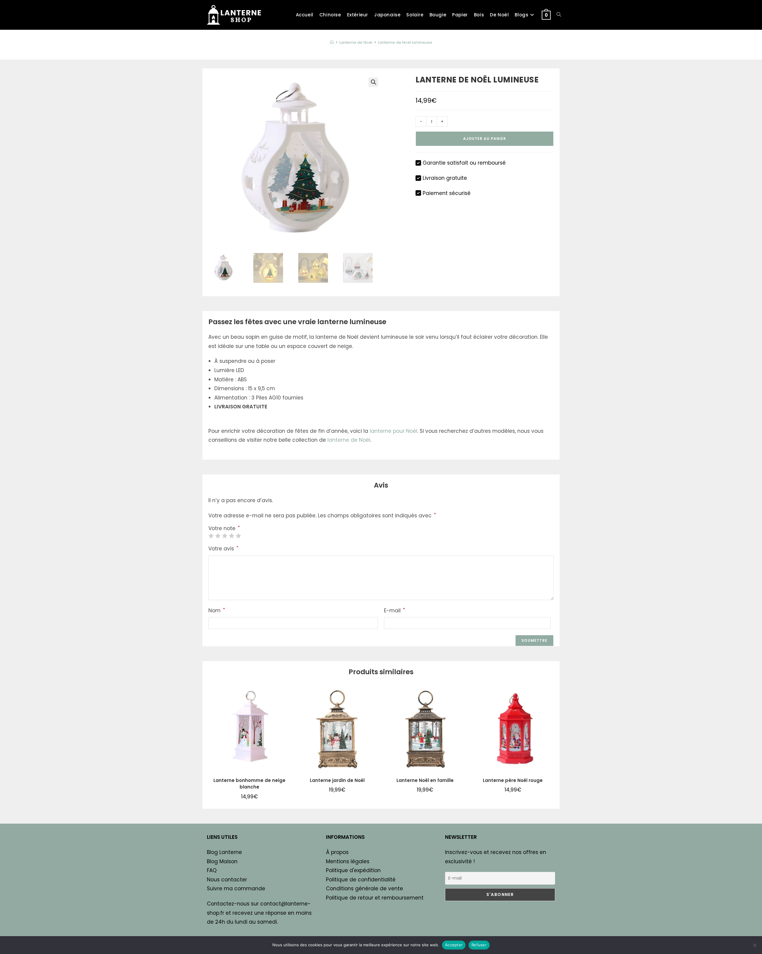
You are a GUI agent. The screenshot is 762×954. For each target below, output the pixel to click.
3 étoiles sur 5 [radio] (224, 535)
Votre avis (223, 548)
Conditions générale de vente (364, 888)
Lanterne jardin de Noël (337, 780)
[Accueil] (332, 42)
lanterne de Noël (348, 440)
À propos (337, 852)
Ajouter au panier (484, 138)
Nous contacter (227, 879)
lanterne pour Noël (393, 431)
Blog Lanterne (224, 852)
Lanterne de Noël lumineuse (405, 42)
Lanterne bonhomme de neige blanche (249, 783)
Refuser (479, 944)
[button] (373, 82)
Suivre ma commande (236, 888)
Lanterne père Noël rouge (513, 780)
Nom (216, 610)
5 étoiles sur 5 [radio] (238, 535)
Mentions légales (347, 861)
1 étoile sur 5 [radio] (210, 535)
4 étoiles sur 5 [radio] (231, 535)
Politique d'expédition (353, 870)
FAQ (212, 870)
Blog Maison (222, 861)
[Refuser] (755, 945)
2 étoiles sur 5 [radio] (217, 535)
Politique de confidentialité (361, 879)
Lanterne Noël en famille (425, 780)
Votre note (224, 528)
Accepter (454, 944)
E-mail (394, 610)
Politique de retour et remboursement (375, 897)
